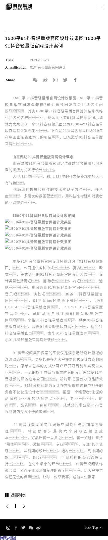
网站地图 (8, 538)
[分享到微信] (35, 80)
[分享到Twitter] (65, 80)
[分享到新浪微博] (45, 80)
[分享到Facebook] (75, 80)
